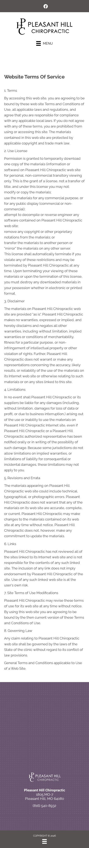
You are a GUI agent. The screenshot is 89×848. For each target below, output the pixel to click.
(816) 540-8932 (44, 806)
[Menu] (44, 841)
